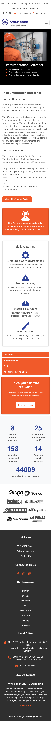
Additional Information (15, 371)
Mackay (15, 3)
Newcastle (16, 8)
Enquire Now (25, 405)
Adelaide (34, 8)
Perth (25, 8)
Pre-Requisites (11, 360)
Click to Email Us (28, 665)
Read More (25, 705)
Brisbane (5, 3)
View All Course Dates (17, 199)
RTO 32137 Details (25, 546)
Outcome (8, 354)
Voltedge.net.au (34, 716)
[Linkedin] (10, 13)
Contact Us (25, 556)
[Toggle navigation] (46, 22)
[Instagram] (7, 13)
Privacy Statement (25, 551)
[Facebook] (4, 13)
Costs (6, 366)
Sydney (24, 3)
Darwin (45, 3)
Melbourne (34, 3)
